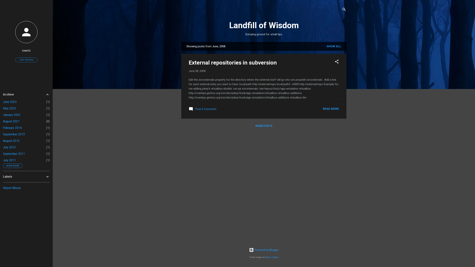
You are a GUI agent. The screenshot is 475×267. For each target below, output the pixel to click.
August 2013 (11, 141)
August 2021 (11, 121)
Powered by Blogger (266, 250)
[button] (337, 62)
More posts (263, 125)
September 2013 (14, 134)
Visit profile (26, 60)
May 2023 (9, 108)
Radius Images (272, 257)
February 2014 (12, 128)
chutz (26, 50)
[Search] (344, 10)
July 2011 (9, 160)
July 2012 (9, 147)
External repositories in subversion (233, 62)
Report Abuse (12, 188)
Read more (331, 109)
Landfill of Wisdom (264, 25)
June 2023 (10, 102)
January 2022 (11, 115)
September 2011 (14, 154)
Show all (334, 46)
